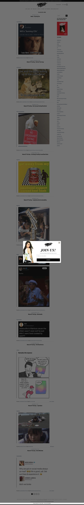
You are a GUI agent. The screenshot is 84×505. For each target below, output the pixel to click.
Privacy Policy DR (36, 503)
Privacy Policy (41, 503)
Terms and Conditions (47, 503)
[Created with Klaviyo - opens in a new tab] (42, 263)
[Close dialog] (59, 242)
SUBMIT (48, 260)
